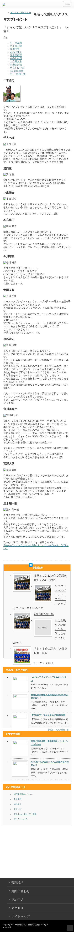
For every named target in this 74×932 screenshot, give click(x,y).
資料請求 (17, 882)
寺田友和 (16, 61)
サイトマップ (20, 916)
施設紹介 (17, 804)
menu (67, 4)
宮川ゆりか (17, 67)
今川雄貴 (16, 58)
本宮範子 (16, 55)
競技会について (20, 819)
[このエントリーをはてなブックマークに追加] (31, 566)
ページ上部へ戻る (70, 928)
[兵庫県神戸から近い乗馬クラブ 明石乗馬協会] (32, 5)
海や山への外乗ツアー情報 (25, 814)
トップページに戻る (44, 663)
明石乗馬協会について (23, 794)
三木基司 (16, 43)
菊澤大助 (16, 70)
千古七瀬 (16, 46)
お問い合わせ (20, 891)
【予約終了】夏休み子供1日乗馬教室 (48, 715)
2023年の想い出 (44, 614)
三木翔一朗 (17, 74)
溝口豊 (15, 49)
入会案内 (17, 799)
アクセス (17, 809)
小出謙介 (16, 52)
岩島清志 (16, 64)
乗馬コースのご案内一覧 (58, 730)
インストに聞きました (20, 12)
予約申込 (17, 899)
